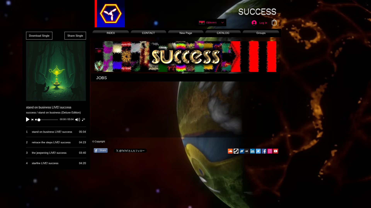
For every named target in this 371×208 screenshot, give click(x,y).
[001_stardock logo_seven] (241, 151)
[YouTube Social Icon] (275, 151)
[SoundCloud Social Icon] (230, 151)
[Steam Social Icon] (236, 151)
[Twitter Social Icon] (258, 151)
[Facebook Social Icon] (264, 151)
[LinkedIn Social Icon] (252, 151)
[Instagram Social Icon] (269, 151)
